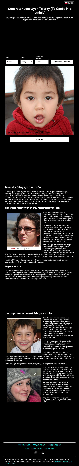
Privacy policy (39, 445)
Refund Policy (54, 445)
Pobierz (39, 139)
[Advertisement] (39, 38)
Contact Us (49, 449)
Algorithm (37, 449)
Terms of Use (24, 445)
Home (27, 449)
